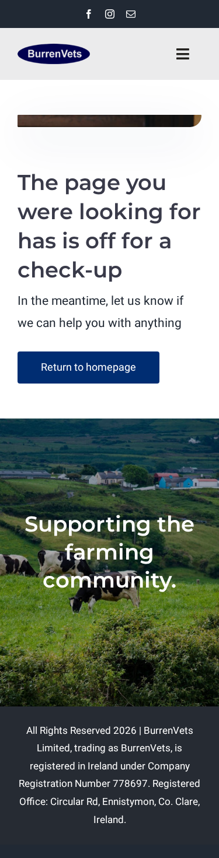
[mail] (130, 14)
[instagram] (109, 14)
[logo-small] (54, 49)
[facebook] (88, 14)
